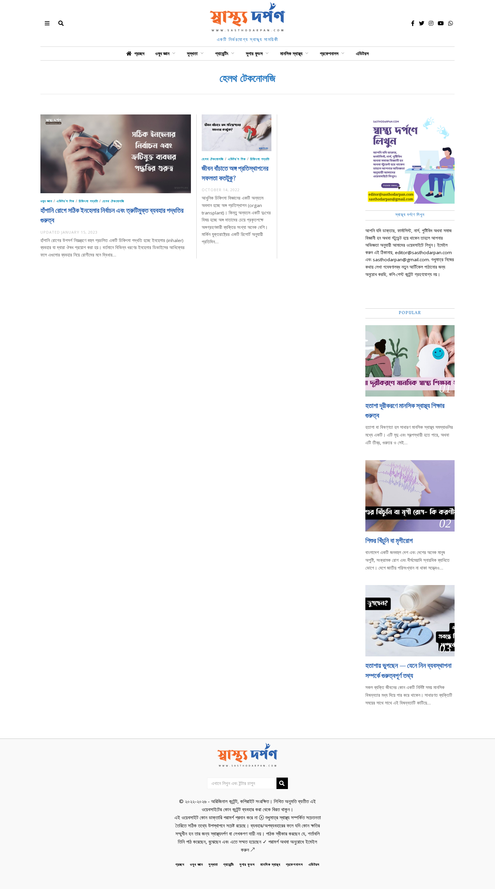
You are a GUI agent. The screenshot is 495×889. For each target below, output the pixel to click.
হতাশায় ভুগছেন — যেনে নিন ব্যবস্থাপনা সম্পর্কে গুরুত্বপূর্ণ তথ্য (408, 671)
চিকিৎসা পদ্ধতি (88, 201)
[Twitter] (421, 23)
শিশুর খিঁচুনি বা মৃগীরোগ (389, 541)
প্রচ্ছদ (139, 53)
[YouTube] (441, 23)
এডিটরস (362, 53)
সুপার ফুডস (254, 53)
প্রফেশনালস (329, 53)
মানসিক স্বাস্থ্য (291, 53)
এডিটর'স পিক (65, 201)
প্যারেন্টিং (221, 53)
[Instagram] (431, 23)
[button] (282, 783)
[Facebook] (412, 23)
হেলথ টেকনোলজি (113, 201)
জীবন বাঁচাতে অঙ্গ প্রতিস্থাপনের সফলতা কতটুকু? (235, 173)
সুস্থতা (192, 53)
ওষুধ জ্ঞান (162, 53)
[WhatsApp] (451, 23)
